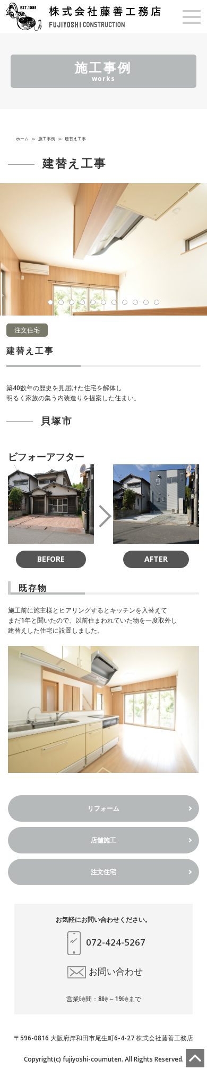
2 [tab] (61, 302)
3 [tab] (71, 302)
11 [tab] (156, 302)
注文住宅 (103, 871)
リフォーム (103, 808)
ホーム (22, 138)
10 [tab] (146, 302)
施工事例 (46, 138)
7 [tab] (114, 302)
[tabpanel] (103, 249)
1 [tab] (50, 302)
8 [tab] (124, 302)
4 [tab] (82, 302)
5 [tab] (93, 302)
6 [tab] (103, 302)
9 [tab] (135, 302)
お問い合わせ (116, 971)
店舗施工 (103, 839)
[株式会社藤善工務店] (83, 16)
